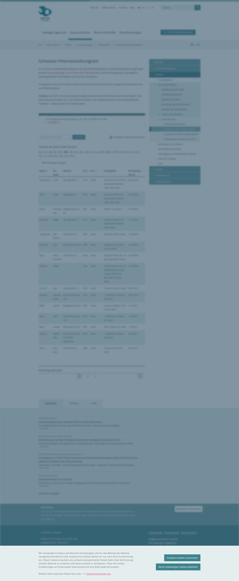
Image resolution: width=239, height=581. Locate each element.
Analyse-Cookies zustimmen (182, 557)
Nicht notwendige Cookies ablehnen (178, 566)
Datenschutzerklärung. (98, 573)
